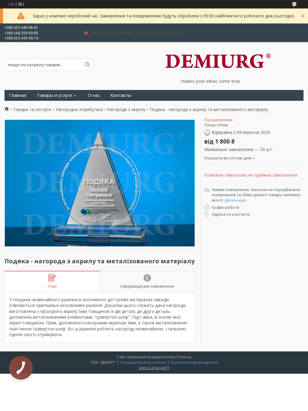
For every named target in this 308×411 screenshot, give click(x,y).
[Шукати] (87, 65)
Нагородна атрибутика (79, 109)
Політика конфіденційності (194, 362)
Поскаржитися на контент (143, 362)
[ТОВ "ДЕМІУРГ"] (218, 60)
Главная (17, 95)
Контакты (120, 95)
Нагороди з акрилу (126, 109)
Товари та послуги (32, 109)
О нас (94, 95)
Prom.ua (184, 357)
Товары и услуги (54, 95)
